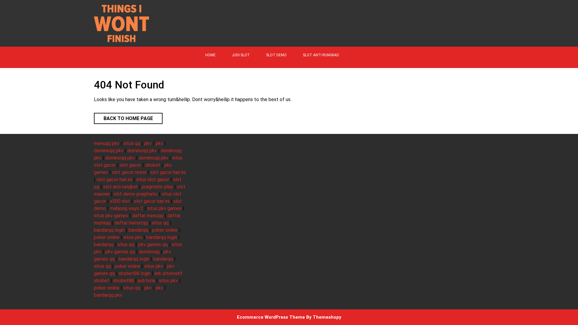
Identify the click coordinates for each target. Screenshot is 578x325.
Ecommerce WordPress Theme (271, 317)
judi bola (146, 280)
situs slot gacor (152, 179)
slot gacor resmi (129, 172)
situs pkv (132, 237)
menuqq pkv (107, 143)
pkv (148, 143)
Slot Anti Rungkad (321, 55)
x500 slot (120, 201)
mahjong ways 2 (126, 208)
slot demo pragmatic (135, 194)
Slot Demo (276, 55)
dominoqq (149, 252)
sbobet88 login (135, 273)
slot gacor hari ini (168, 172)
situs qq (131, 143)
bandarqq (138, 230)
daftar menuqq (147, 215)
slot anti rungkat (120, 187)
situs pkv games (164, 208)
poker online (165, 230)
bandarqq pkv (108, 295)
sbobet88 (123, 280)
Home (210, 55)
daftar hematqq (131, 223)
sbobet (152, 165)
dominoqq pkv (108, 150)
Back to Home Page (123, 117)
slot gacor (130, 165)
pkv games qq (153, 244)
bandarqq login (109, 230)
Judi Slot (241, 55)
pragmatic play (157, 187)
